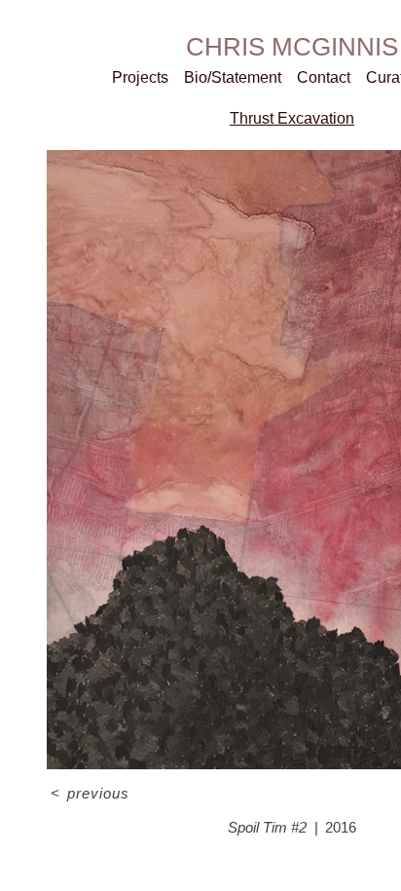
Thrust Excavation (292, 118)
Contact (323, 77)
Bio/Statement (232, 77)
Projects (140, 77)
